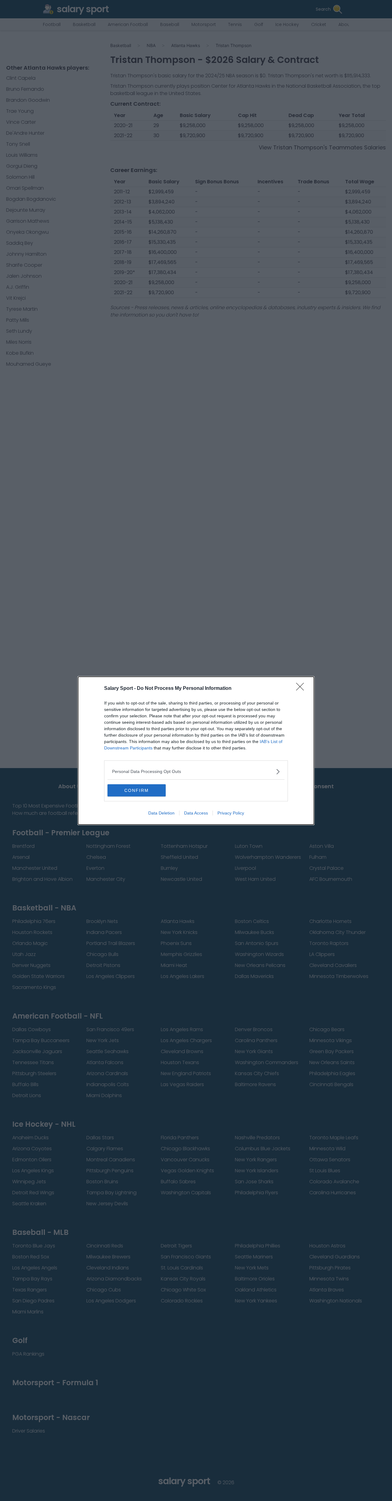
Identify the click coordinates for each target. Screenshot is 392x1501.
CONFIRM (136, 790)
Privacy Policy (230, 813)
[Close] (302, 688)
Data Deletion (161, 813)
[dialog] (196, 751)
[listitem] (196, 771)
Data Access (196, 813)
